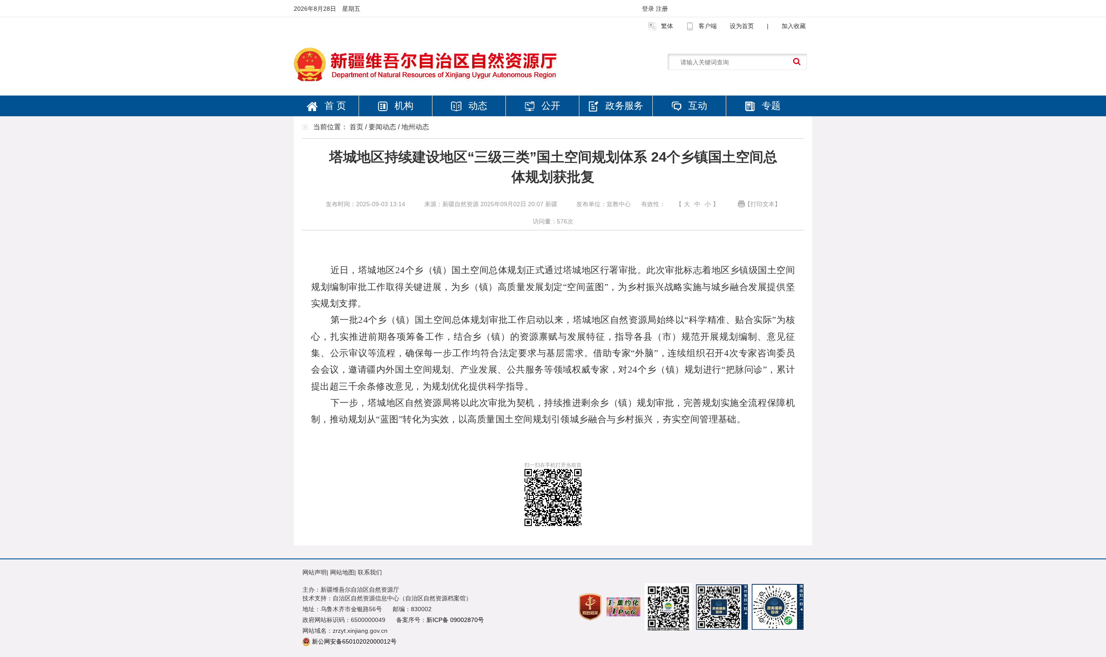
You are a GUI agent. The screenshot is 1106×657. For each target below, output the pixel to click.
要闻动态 (382, 127)
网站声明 (314, 572)
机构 (402, 105)
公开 (549, 105)
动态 (476, 105)
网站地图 (342, 572)
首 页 (334, 105)
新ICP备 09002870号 (455, 619)
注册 (662, 8)
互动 (696, 105)
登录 (649, 8)
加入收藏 (794, 25)
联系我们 (370, 572)
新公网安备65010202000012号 (354, 641)
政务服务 (623, 105)
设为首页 (742, 25)
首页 (356, 127)
